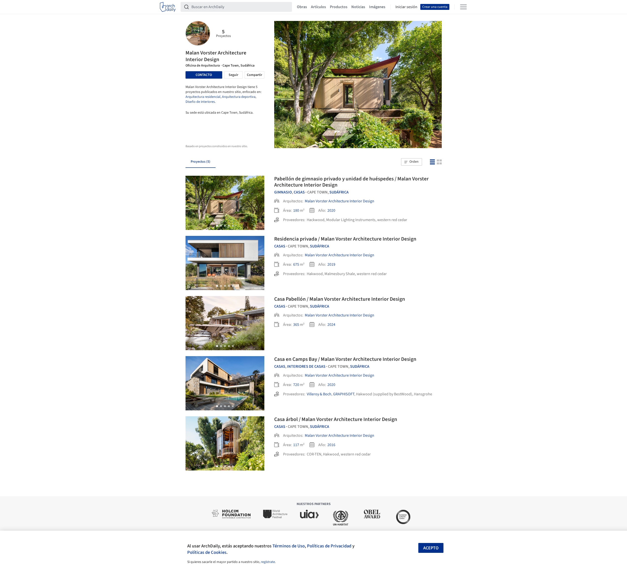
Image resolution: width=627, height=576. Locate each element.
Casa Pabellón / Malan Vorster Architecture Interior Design (339, 299)
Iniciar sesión (406, 7)
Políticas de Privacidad (329, 546)
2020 (331, 210)
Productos (338, 7)
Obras (302, 7)
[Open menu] (463, 7)
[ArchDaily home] (168, 7)
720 (296, 384)
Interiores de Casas (306, 366)
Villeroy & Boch (319, 394)
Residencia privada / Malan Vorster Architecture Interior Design (345, 239)
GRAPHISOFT (343, 394)
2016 (331, 445)
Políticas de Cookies (206, 552)
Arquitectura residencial (203, 96)
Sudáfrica (339, 192)
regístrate (268, 561)
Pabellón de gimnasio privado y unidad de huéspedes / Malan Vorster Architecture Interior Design (351, 182)
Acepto (431, 548)
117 (296, 445)
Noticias (358, 7)
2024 (331, 324)
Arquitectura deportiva (238, 96)
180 (296, 210)
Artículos (318, 7)
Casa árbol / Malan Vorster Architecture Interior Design (335, 419)
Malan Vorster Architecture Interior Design (339, 201)
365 (296, 324)
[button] (411, 162)
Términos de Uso (288, 546)
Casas (299, 192)
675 (296, 264)
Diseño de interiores (200, 101)
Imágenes (377, 7)
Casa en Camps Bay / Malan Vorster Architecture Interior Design (345, 359)
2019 (331, 264)
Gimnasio (283, 192)
